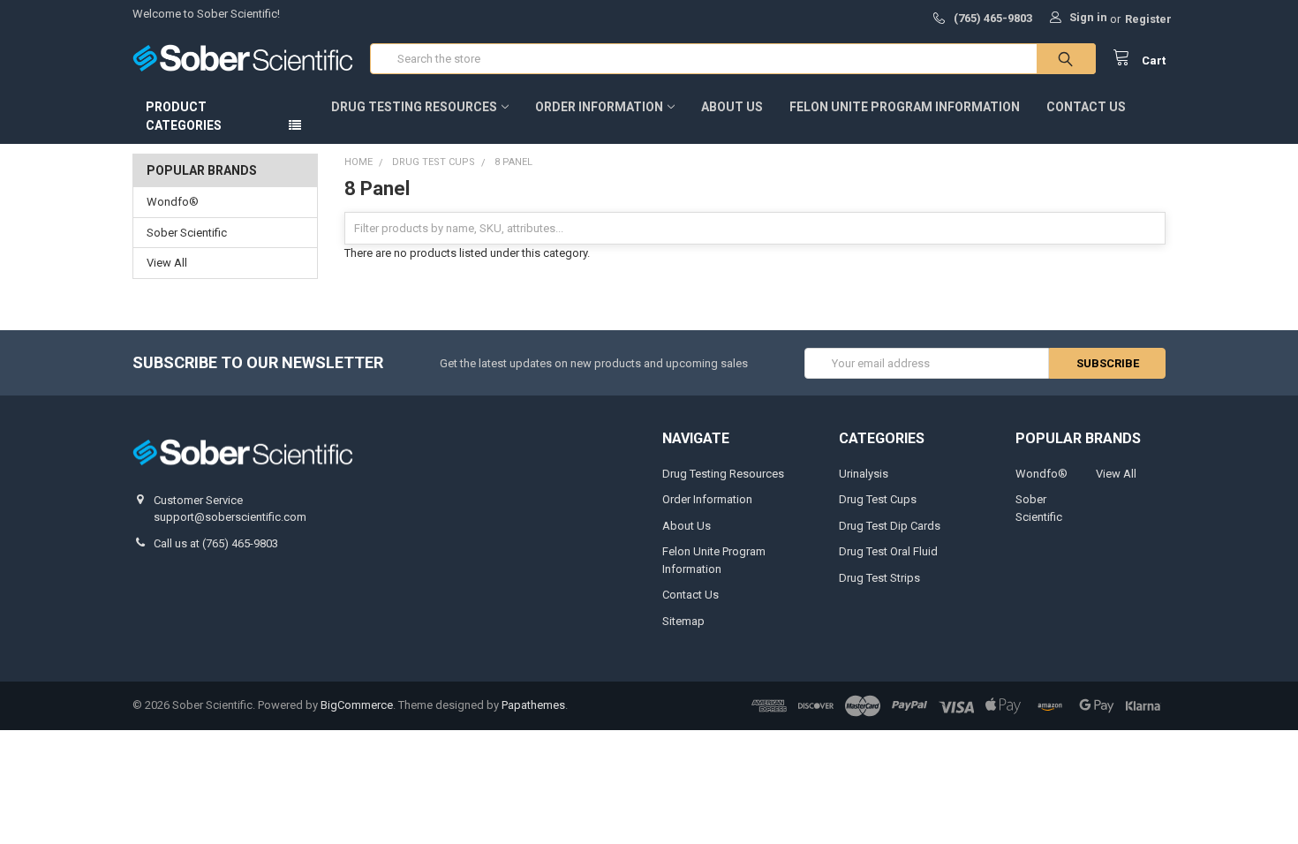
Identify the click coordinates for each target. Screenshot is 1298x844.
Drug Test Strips (879, 577)
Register (1148, 19)
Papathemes (533, 705)
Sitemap (683, 621)
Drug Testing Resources (414, 107)
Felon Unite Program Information (904, 107)
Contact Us (1086, 107)
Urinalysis (863, 473)
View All (167, 262)
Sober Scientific (187, 232)
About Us (732, 107)
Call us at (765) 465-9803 (216, 543)
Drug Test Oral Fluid (888, 551)
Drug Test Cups (878, 499)
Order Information (599, 107)
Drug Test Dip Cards (889, 525)
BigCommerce (357, 705)
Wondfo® (173, 201)
